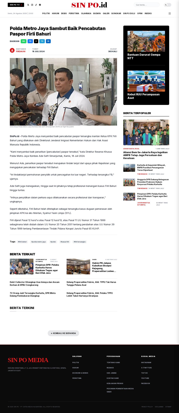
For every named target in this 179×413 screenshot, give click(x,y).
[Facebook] (40, 5)
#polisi (53, 242)
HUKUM (55, 13)
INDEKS (148, 13)
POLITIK (46, 13)
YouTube (145, 378)
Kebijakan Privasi (115, 383)
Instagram (146, 362)
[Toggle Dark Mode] (167, 5)
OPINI (139, 13)
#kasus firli (65, 242)
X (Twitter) (146, 368)
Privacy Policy (147, 407)
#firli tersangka (79, 242)
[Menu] (169, 13)
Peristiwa (76, 378)
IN (48, 41)
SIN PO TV (15, 5)
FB (30, 41)
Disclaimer (159, 407)
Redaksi (110, 368)
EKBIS (64, 13)
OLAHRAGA (86, 13)
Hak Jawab (111, 373)
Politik (75, 362)
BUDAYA (97, 13)
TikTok (144, 373)
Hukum (75, 368)
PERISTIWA (74, 13)
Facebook (145, 383)
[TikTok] (36, 5)
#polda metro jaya (38, 242)
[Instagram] (32, 5)
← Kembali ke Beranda (63, 333)
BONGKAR (116, 13)
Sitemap (168, 407)
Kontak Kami (113, 378)
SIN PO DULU (129, 13)
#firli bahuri (22, 242)
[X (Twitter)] (28, 5)
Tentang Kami (113, 362)
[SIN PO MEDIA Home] (89, 5)
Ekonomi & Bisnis (80, 373)
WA (23, 41)
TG (42, 41)
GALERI (106, 13)
